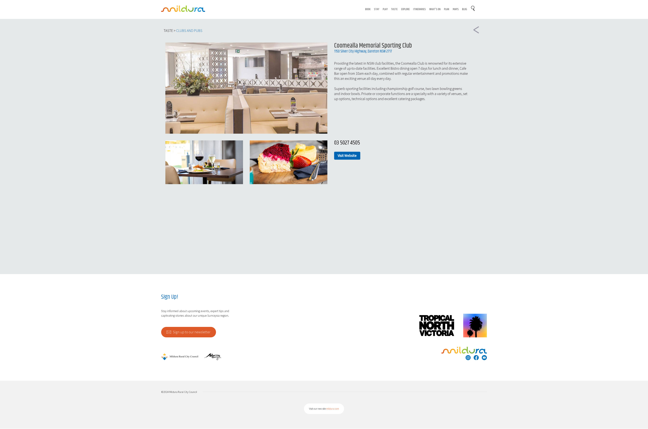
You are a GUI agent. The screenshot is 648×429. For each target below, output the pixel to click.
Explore (405, 9)
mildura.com (332, 408)
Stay (376, 9)
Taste (394, 9)
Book (368, 9)
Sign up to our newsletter (191, 332)
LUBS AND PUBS (190, 30)
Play (385, 9)
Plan (446, 9)
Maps (456, 9)
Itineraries (419, 9)
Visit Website (347, 155)
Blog (464, 9)
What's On (435, 9)
